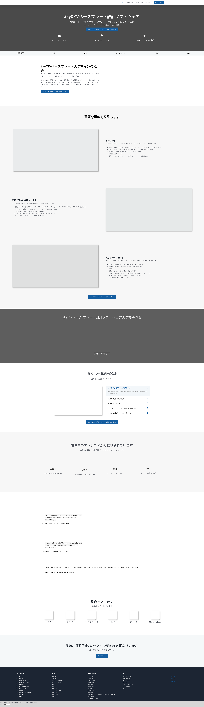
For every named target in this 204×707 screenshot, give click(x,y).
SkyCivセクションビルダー (23, 680)
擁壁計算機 (90, 692)
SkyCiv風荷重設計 (20, 690)
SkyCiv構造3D (19, 678)
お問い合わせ (126, 678)
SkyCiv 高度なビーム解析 (22, 682)
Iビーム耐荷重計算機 (93, 698)
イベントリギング (56, 682)
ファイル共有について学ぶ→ (119, 413)
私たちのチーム (127, 680)
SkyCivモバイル (20, 694)
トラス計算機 (91, 678)
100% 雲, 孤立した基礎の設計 (119, 388)
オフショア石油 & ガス (57, 680)
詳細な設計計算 (114, 404)
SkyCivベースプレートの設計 (23, 692)
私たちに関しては (127, 676)
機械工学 (54, 676)
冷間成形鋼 (55, 694)
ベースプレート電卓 (93, 690)
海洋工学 (54, 678)
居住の (53, 686)
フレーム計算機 (91, 680)
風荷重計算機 (91, 686)
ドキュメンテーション (128, 684)
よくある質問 (126, 686)
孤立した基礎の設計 (116, 399)
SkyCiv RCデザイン (21, 688)
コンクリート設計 (56, 690)
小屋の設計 (55, 696)
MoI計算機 (90, 684)
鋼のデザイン (55, 688)
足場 (53, 684)
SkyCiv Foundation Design (22, 686)
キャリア (125, 688)
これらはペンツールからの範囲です (122, 408)
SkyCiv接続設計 (20, 684)
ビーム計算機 (91, 676)
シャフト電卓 (91, 682)
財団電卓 (90, 688)
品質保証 (125, 682)
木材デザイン (55, 692)
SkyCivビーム (19, 676)
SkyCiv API (19, 696)
